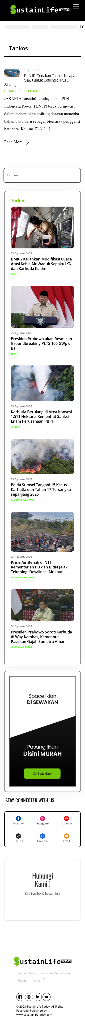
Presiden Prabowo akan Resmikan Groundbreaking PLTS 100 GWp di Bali (41, 343)
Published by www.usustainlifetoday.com (34, 1013)
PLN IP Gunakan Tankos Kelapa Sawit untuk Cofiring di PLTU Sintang (39, 80)
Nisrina (10, 91)
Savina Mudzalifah (22, 500)
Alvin (14, 274)
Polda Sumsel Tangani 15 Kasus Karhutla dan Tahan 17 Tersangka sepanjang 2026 (41, 489)
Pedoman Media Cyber (55, 973)
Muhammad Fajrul (22, 647)
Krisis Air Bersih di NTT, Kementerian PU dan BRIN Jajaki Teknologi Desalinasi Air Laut (39, 567)
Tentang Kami (26, 973)
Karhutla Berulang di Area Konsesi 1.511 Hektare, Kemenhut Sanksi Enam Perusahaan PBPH (41, 416)
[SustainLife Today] (39, 16)
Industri (30, 91)
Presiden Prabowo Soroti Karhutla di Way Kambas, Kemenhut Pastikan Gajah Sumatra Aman (41, 636)
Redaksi (22, 981)
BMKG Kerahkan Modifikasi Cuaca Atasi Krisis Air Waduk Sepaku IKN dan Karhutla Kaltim (41, 263)
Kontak (36, 981)
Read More (13, 141)
